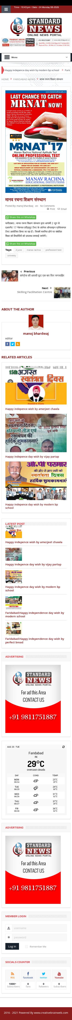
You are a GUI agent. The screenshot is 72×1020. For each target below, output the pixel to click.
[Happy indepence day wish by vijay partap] (36, 554)
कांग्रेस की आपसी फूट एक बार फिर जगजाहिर (42, 275)
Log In (12, 946)
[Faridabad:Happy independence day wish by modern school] (36, 602)
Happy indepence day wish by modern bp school (31, 506)
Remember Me (38, 946)
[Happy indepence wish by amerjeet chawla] (36, 531)
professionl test (53, 250)
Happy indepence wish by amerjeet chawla (32, 409)
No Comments (47, 205)
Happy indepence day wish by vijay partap (32, 456)
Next (45, 288)
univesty (11, 255)
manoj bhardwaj (25, 205)
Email (64, 208)
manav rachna (34, 250)
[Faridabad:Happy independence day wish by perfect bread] (36, 628)
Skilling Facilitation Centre (34, 292)
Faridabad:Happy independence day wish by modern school (34, 614)
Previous (29, 271)
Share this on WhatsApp (22, 217)
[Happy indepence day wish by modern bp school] (36, 576)
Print (52, 208)
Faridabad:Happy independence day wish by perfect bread (34, 640)
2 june (19, 250)
